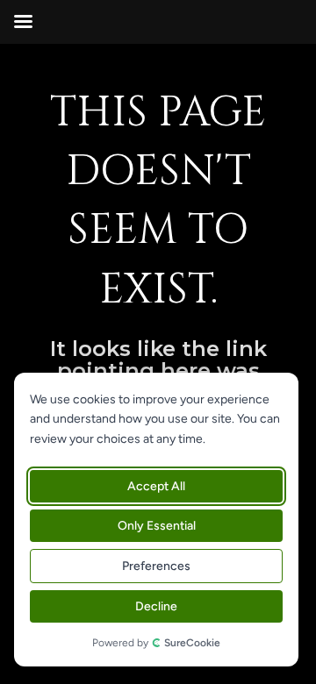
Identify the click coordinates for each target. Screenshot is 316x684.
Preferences (156, 566)
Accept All (156, 486)
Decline (156, 606)
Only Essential (157, 525)
